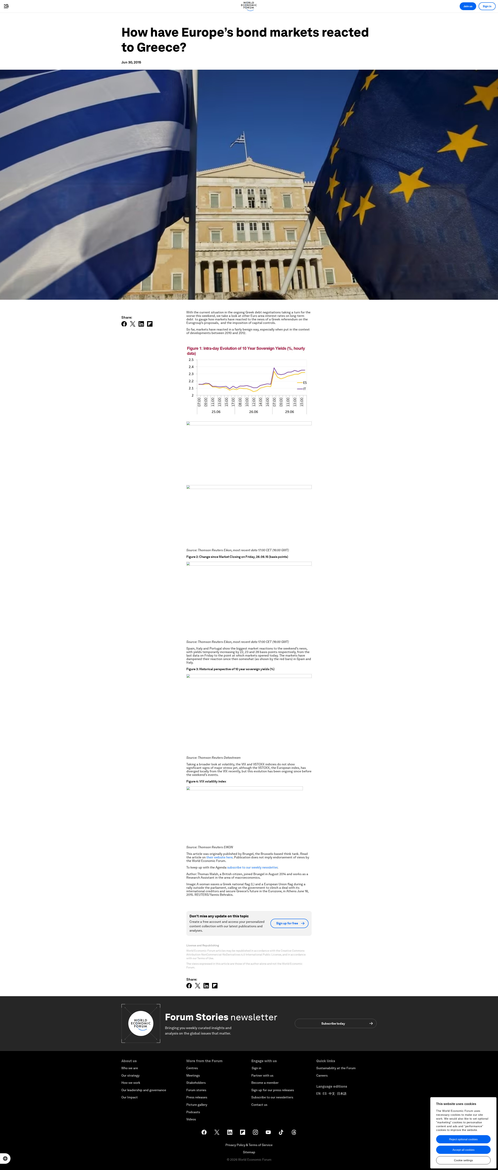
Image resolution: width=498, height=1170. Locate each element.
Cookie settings (463, 1160)
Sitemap (249, 1152)
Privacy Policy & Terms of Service (249, 1145)
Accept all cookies (463, 1149)
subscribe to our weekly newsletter (252, 867)
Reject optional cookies (463, 1139)
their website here (219, 857)
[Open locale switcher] (5, 1158)
